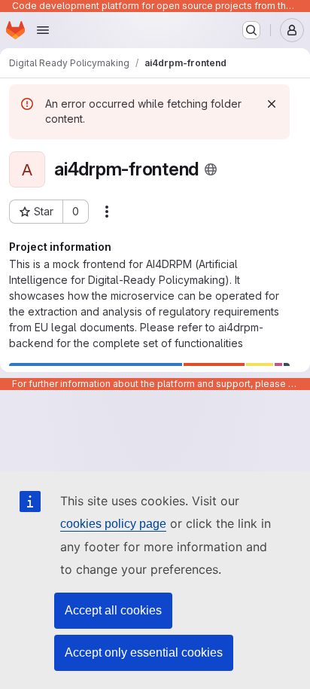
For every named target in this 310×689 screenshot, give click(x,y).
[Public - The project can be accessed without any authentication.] (211, 169)
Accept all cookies (113, 610)
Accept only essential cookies (144, 652)
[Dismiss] (272, 104)
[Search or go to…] (251, 30)
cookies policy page (113, 523)
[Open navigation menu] (43, 30)
